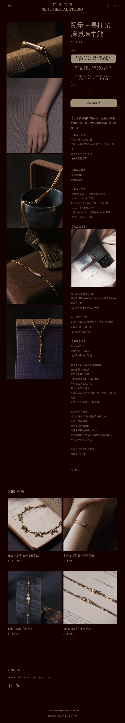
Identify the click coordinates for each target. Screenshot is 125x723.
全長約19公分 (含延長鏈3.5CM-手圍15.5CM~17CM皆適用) (93, 68)
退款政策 (73, 716)
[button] (9, 6)
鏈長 (73, 50)
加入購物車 (93, 103)
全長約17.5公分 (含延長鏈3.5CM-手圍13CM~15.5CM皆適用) (93, 58)
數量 (73, 85)
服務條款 (52, 716)
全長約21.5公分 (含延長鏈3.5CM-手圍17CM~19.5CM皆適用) (93, 77)
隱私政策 (62, 716)
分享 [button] (77, 470)
